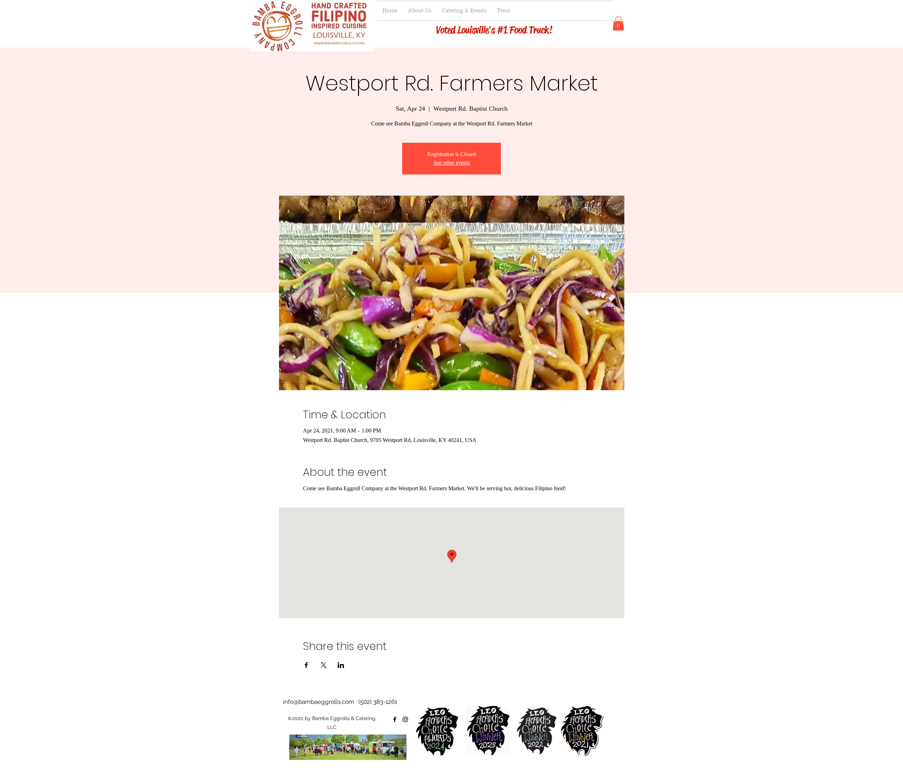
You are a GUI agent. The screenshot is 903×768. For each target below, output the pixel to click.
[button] (618, 23)
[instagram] (405, 719)
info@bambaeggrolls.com (318, 701)
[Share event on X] (323, 665)
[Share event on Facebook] (306, 665)
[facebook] (394, 719)
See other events (452, 163)
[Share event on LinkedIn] (341, 665)
